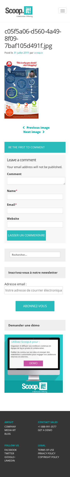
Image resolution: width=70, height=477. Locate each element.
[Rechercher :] (35, 255)
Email (11, 204)
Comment (14, 174)
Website (13, 218)
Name (11, 191)
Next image (32, 132)
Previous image (38, 127)
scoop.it (38, 52)
